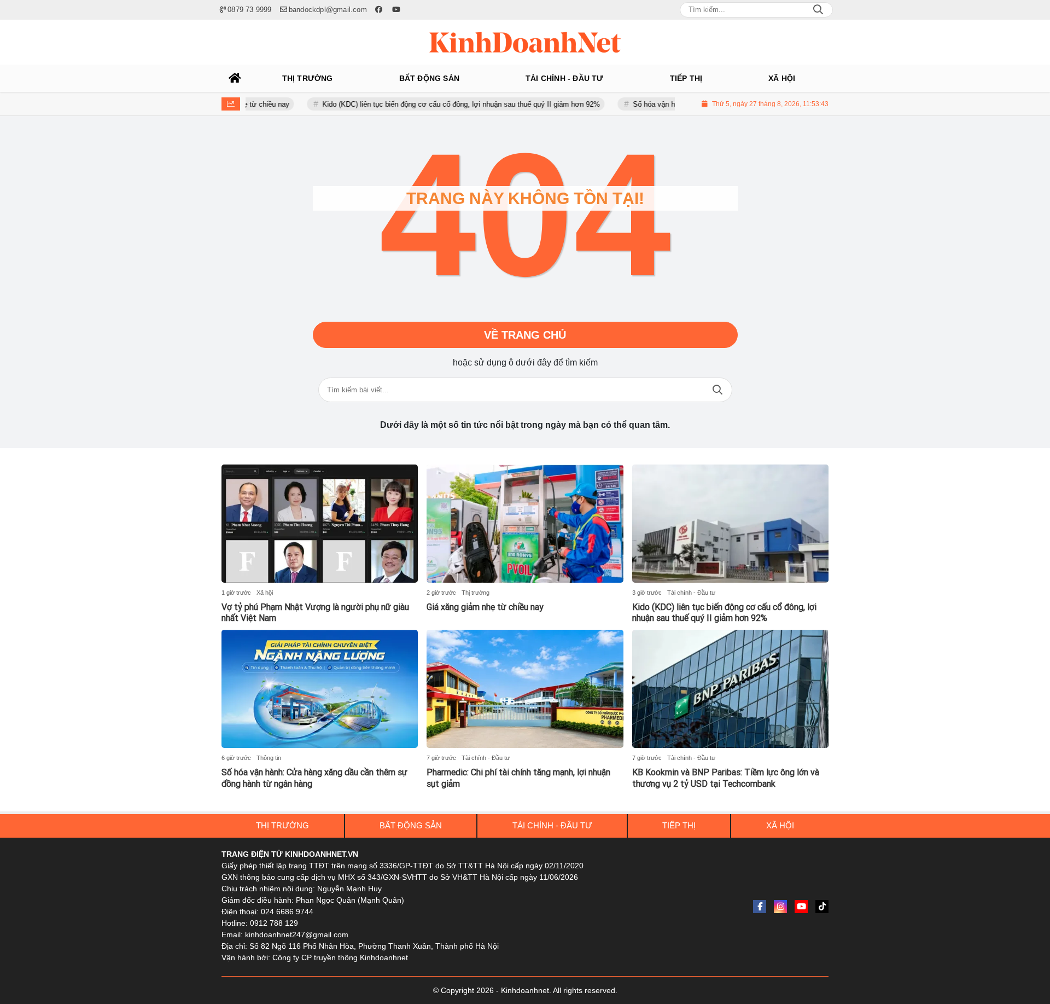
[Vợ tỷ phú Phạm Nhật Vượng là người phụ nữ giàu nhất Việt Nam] (319, 524)
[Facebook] (759, 906)
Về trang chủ (525, 335)
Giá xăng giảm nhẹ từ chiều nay (485, 607)
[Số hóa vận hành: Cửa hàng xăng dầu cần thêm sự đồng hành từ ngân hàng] (319, 689)
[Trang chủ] (235, 78)
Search (818, 10)
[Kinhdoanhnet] (525, 42)
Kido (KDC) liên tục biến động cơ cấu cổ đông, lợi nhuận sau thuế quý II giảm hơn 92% (438, 104)
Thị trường (475, 592)
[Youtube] (801, 906)
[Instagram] (780, 906)
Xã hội (264, 592)
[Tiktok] (822, 906)
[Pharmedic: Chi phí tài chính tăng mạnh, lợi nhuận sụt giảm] (525, 689)
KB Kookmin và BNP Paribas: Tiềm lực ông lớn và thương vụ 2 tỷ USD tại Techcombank (725, 778)
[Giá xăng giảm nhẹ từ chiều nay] (525, 524)
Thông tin (268, 758)
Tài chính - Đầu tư (691, 592)
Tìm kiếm (717, 390)
